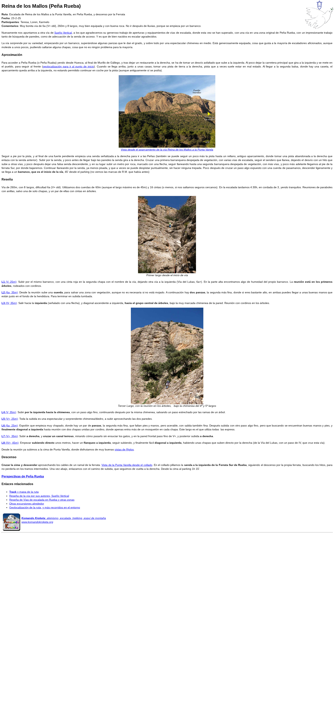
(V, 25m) (9, 281)
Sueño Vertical (63, 32)
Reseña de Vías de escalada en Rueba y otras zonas (41, 499)
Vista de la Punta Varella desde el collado (126, 464)
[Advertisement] (167, 595)
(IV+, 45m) (10, 442)
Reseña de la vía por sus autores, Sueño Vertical (39, 495)
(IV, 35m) (9, 303)
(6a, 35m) (10, 292)
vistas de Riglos (124, 449)
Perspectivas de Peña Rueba (23, 476)
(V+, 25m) (10, 418)
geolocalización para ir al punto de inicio (68, 66)
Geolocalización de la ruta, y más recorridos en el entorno (44, 507)
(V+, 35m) (10, 436)
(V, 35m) (9, 412)
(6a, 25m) (10, 425)
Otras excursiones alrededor (26, 503)
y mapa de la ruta (24, 491)
